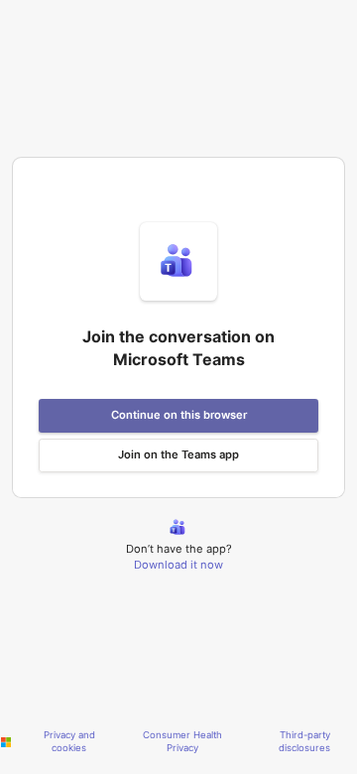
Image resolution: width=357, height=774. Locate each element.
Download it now (178, 565)
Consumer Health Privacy (182, 741)
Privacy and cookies (69, 741)
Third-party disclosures (304, 741)
